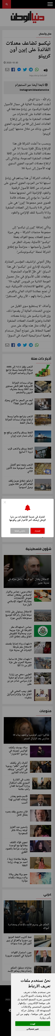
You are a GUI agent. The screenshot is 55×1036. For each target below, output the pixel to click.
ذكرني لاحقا (20, 531)
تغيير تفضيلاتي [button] (32, 1028)
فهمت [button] (32, 1023)
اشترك (37, 531)
